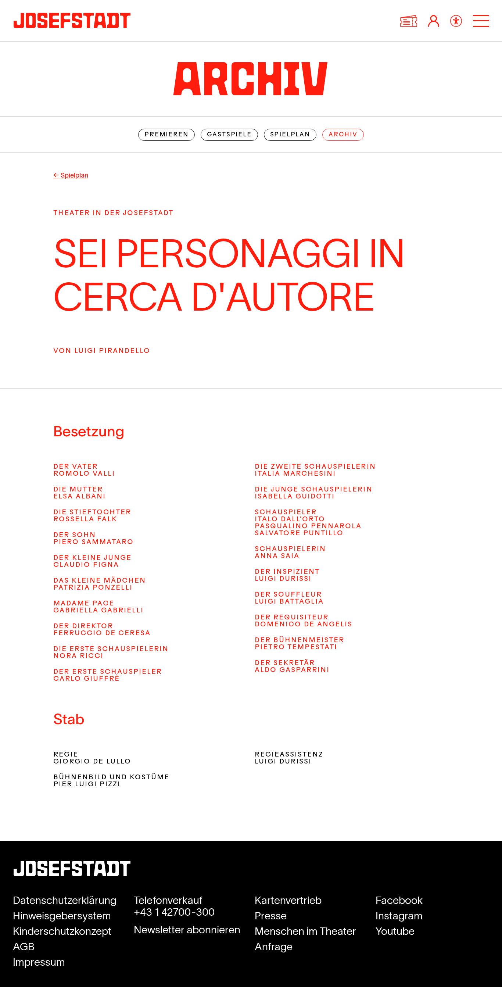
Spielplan (290, 135)
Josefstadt (72, 871)
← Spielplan (70, 175)
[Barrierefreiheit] (456, 21)
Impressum (39, 962)
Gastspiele (229, 135)
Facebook (399, 900)
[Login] (433, 21)
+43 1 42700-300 (174, 912)
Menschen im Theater (305, 931)
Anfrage (274, 946)
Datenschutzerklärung (64, 900)
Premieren (166, 135)
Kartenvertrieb (288, 900)
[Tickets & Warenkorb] (408, 21)
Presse (271, 916)
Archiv (343, 135)
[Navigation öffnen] (481, 21)
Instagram (399, 916)
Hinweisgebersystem (62, 916)
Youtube (395, 931)
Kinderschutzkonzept (62, 931)
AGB (24, 946)
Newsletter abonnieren (187, 930)
